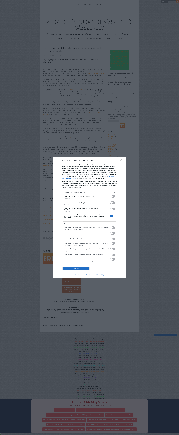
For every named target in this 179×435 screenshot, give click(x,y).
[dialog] (89, 217)
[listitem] (89, 192)
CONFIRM (76, 268)
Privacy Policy (100, 275)
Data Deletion (79, 275)
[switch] (112, 196)
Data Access (89, 275)
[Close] (122, 160)
